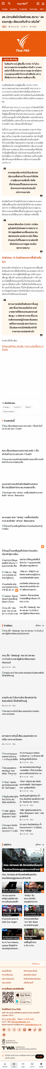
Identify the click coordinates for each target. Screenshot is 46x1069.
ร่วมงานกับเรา (6, 982)
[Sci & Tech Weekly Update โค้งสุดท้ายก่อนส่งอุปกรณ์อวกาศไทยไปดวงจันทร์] (12, 934)
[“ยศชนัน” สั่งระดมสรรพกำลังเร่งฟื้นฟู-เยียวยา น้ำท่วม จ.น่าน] (10, 599)
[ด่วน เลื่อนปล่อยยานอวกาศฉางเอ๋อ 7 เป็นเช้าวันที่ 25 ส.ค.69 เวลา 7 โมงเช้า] (23, 436)
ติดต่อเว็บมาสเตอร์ (30, 975)
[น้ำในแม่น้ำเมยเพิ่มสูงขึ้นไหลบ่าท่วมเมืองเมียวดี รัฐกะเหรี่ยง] (23, 536)
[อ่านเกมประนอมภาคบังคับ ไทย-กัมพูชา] (12, 910)
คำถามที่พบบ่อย (7, 975)
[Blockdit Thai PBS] (40, 1030)
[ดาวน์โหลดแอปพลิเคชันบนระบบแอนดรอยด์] (23, 1001)
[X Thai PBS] (9, 1030)
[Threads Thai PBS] (19, 1030)
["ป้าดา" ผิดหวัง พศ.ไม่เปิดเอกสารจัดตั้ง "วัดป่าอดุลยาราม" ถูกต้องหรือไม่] (10, 785)
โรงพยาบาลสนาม (8, 411)
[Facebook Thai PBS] (4, 1030)
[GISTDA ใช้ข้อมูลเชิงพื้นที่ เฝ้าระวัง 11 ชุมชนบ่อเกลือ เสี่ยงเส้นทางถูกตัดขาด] (10, 563)
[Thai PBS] (22, 3)
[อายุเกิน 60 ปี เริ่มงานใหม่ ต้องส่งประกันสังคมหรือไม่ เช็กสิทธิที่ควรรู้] (23, 683)
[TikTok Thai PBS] (35, 1030)
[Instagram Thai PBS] (14, 1030)
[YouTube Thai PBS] (30, 1030)
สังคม (4, 27)
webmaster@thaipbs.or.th (20, 1022)
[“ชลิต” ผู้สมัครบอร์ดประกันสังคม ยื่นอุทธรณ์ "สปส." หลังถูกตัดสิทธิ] (10, 813)
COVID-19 (17, 407)
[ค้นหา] (8, 3)
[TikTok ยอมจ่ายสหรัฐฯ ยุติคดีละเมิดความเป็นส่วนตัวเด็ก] (12, 887)
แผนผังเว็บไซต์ (7, 971)
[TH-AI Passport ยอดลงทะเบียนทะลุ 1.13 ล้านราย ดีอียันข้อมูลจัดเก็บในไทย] (10, 756)
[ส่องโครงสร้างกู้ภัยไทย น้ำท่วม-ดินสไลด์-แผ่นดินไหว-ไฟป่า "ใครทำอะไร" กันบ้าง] (10, 799)
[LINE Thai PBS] (24, 1030)
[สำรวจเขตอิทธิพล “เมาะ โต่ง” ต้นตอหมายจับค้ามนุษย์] (34, 910)
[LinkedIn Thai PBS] (4, 1035)
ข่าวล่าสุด (6, 407)
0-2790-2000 (10, 1019)
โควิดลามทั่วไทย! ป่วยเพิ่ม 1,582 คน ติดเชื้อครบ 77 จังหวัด (23, 348)
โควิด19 (28, 407)
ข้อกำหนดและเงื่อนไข (30, 971)
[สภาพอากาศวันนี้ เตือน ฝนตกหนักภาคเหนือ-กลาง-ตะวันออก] (23, 721)
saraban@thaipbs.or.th (33, 1024)
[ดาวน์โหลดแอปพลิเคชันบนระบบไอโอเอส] (23, 994)
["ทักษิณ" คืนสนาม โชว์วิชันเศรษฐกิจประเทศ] (34, 887)
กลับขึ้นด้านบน (36, 964)
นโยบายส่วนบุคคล (8, 979)
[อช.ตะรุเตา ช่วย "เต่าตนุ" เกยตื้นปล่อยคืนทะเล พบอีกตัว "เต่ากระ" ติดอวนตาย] (23, 503)
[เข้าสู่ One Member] (43, 3)
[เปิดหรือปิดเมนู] (38, 3)
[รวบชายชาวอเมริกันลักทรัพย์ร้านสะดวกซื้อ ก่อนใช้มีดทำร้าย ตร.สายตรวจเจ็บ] (23, 469)
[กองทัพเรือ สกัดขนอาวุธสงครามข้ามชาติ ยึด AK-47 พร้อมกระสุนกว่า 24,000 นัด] (10, 587)
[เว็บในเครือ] (3, 3)
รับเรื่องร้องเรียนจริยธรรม (32, 979)
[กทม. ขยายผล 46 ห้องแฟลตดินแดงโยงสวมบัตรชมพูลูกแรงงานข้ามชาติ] (23, 860)
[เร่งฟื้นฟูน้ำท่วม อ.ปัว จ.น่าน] (34, 934)
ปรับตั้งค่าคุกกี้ (28, 982)
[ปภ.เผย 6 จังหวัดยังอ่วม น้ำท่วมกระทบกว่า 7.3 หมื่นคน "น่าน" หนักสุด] (10, 828)
